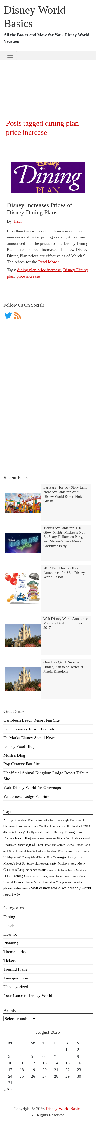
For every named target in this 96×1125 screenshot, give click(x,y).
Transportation (64, 882)
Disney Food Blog (18, 746)
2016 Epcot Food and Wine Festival (23, 820)
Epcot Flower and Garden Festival (55, 844)
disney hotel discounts (44, 838)
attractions (49, 820)
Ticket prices (48, 882)
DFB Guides (73, 826)
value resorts (22, 888)
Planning (17, 876)
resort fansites (56, 876)
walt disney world (46, 888)
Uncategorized (15, 986)
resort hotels (71, 876)
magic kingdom (70, 857)
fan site (31, 851)
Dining (85, 826)
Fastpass (41, 851)
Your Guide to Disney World (27, 995)
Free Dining (81, 851)
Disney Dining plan (68, 832)
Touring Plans (15, 969)
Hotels (8, 925)
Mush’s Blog (14, 755)
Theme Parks (32, 882)
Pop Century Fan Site (21, 764)
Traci (17, 221)
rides (82, 876)
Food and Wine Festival (60, 851)
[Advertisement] (48, 83)
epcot (30, 844)
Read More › (49, 262)
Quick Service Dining (36, 876)
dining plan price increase (39, 270)
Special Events (13, 882)
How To (51, 857)
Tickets (9, 960)
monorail (52, 870)
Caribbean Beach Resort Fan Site (31, 720)
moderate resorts (36, 870)
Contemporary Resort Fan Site (29, 729)
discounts (8, 832)
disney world (82, 838)
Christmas (9, 826)
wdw (17, 894)
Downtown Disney (14, 844)
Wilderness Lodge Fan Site (26, 796)
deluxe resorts (56, 826)
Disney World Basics (63, 1108)
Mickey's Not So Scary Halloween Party (30, 863)
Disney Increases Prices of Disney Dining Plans (39, 209)
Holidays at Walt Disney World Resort (24, 857)
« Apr (8, 1089)
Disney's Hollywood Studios (33, 832)
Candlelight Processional (70, 820)
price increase (28, 276)
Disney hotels (65, 838)
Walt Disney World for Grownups (32, 787)
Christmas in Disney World (31, 826)
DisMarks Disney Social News (29, 737)
